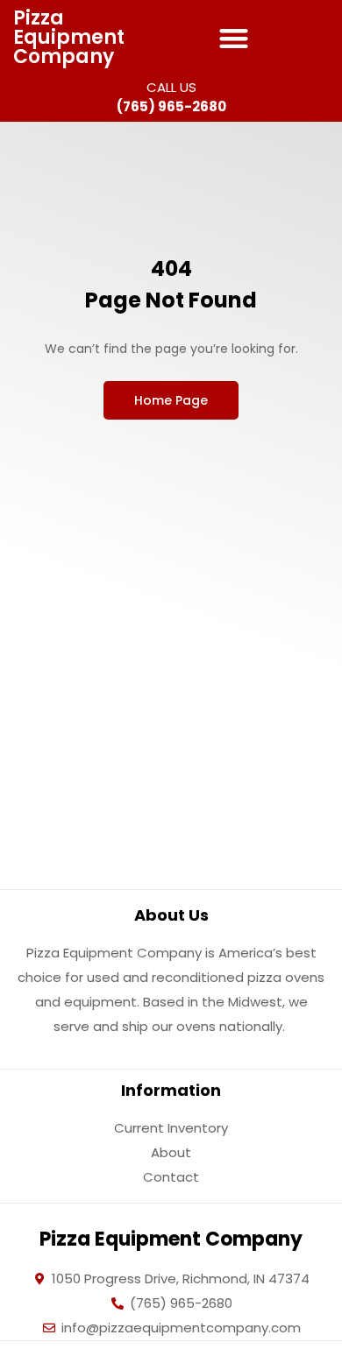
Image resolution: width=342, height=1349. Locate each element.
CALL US (171, 87)
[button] (233, 38)
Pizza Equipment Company (69, 37)
